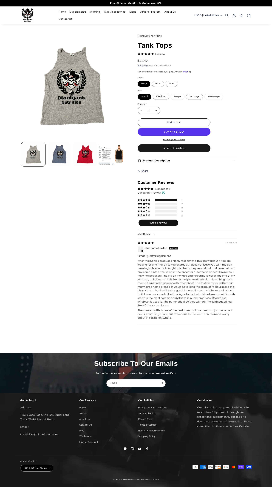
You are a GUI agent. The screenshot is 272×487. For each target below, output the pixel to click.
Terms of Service (147, 425)
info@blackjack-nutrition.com (39, 434)
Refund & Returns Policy (151, 431)
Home (82, 408)
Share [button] (145, 171)
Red (171, 84)
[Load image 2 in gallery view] (59, 154)
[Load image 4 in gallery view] (111, 154)
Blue (158, 84)
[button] (226, 15)
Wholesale (85, 436)
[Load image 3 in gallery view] (85, 154)
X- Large (194, 96)
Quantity (142, 104)
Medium (161, 96)
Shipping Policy (146, 436)
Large (179, 97)
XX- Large (215, 97)
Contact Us (85, 425)
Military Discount (88, 442)
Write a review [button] (158, 222)
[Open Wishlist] (241, 15)
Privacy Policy (146, 419)
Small (144, 96)
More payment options (174, 139)
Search (83, 413)
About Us (84, 419)
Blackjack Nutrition (150, 479)
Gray (144, 84)
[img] (146, 243)
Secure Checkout (147, 413)
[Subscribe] (162, 383)
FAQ (81, 431)
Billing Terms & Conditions (152, 408)
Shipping (142, 66)
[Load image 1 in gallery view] (33, 154)
